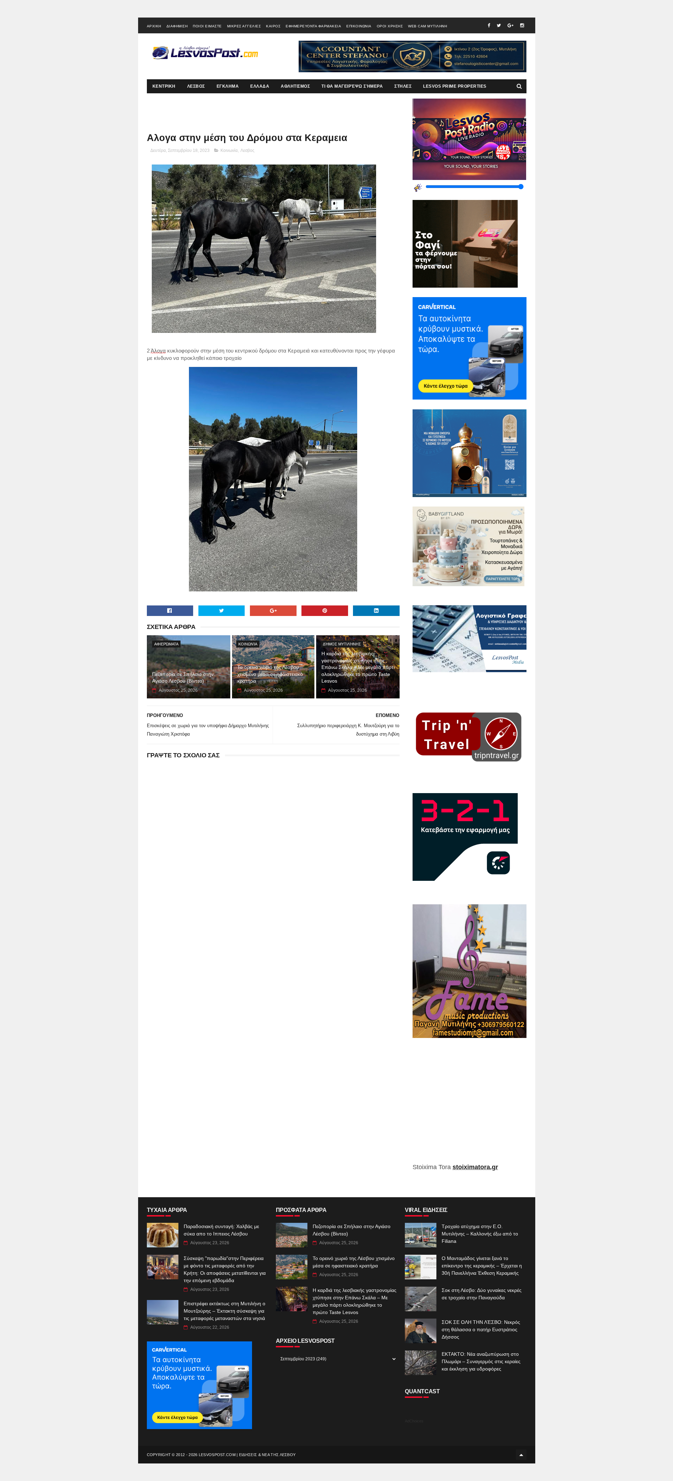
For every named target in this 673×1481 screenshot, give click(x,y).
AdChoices (414, 1421)
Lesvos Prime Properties (455, 86)
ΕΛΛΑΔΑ (259, 86)
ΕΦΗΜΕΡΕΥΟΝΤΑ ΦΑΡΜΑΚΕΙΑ (313, 26)
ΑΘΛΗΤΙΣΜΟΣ (295, 86)
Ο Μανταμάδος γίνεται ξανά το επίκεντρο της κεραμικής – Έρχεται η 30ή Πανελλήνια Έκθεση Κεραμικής (482, 1265)
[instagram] (522, 25)
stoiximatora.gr (475, 1167)
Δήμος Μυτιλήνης (342, 644)
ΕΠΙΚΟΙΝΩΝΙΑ (359, 26)
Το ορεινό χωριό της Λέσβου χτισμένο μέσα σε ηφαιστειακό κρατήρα (270, 674)
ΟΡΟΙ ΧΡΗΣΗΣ (390, 26)
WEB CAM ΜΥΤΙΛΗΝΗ (427, 26)
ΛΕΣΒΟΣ (196, 86)
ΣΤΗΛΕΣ (403, 86)
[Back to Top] (521, 1454)
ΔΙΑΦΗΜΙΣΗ (177, 26)
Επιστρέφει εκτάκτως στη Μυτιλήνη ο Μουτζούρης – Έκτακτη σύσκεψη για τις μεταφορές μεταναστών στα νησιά (224, 1311)
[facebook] (488, 25)
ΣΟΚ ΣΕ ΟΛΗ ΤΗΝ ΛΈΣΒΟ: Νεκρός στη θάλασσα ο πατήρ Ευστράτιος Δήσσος (481, 1329)
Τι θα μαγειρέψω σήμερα (352, 86)
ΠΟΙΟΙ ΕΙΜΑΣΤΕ (207, 26)
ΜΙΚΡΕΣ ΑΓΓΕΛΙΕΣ (244, 26)
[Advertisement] (469, 1106)
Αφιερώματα (166, 644)
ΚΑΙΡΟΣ (273, 26)
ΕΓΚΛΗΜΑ (228, 86)
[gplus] (510, 25)
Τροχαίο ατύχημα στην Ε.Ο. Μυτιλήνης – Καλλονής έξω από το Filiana (480, 1234)
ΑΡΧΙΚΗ (154, 26)
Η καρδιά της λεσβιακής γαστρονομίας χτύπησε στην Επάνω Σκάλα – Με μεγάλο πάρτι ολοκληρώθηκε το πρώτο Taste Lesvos (358, 667)
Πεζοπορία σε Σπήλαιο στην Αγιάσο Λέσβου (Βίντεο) (182, 677)
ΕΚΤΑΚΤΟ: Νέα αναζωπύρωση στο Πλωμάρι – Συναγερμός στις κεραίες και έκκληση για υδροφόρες (481, 1361)
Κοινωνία (229, 150)
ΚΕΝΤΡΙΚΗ (164, 86)
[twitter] (498, 25)
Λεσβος (247, 150)
